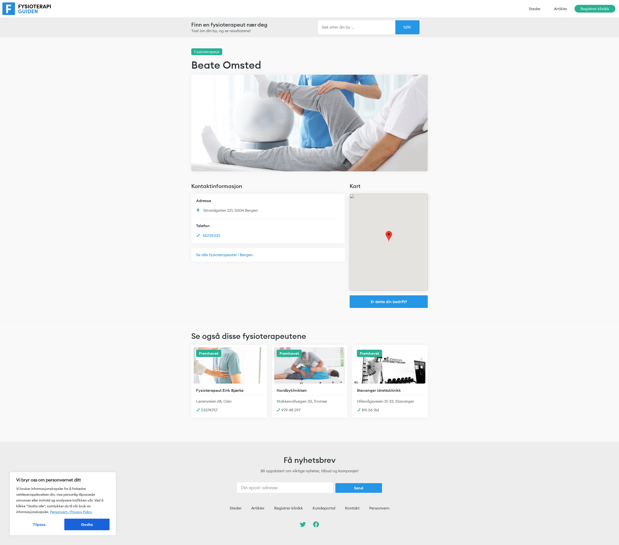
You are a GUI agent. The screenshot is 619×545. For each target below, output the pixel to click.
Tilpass (39, 524)
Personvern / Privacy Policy (71, 512)
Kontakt (352, 508)
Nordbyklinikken (292, 390)
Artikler (560, 8)
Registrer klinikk (595, 8)
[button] (389, 301)
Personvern (379, 508)
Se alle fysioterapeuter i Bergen (224, 254)
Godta (87, 524)
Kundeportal (324, 508)
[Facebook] (316, 524)
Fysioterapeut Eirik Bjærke (219, 390)
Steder (535, 8)
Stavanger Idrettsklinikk (379, 390)
